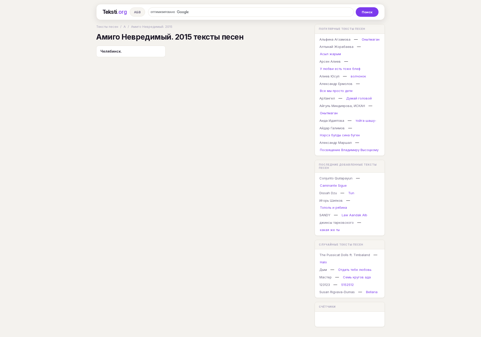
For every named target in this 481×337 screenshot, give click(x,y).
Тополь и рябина (333, 207)
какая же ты (330, 230)
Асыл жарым (330, 54)
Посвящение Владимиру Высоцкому (349, 150)
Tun (351, 193)
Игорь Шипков (331, 200)
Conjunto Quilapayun (335, 178)
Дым (323, 270)
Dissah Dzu (328, 193)
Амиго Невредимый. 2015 (151, 27)
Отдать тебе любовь (355, 270)
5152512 (347, 285)
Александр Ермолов (335, 84)
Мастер (325, 277)
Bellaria (372, 292)
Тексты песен (107, 27)
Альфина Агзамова (334, 39)
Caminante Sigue (333, 185)
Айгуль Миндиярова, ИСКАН (342, 106)
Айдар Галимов (332, 128)
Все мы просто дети (336, 91)
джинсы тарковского (336, 222)
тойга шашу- (365, 121)
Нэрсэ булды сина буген (340, 135)
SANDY (324, 215)
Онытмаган (371, 39)
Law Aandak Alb (354, 215)
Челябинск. (111, 51)
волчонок (358, 76)
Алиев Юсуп (329, 76)
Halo (323, 262)
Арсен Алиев (330, 61)
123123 (324, 285)
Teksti (114, 12)
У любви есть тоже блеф (340, 69)
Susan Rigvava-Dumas (337, 292)
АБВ (137, 12)
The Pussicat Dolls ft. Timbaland (344, 255)
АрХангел (327, 98)
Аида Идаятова (331, 121)
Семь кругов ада (357, 277)
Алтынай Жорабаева (336, 47)
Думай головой (359, 98)
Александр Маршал (335, 143)
